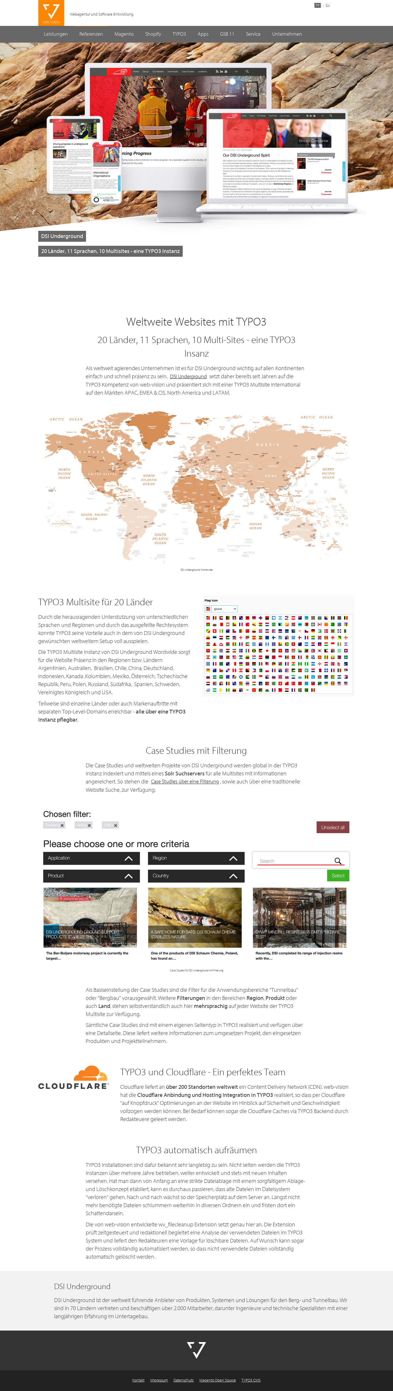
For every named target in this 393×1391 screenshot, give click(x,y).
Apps (203, 34)
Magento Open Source (217, 1380)
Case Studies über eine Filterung (185, 782)
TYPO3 (179, 34)
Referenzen (91, 34)
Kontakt (138, 1380)
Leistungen (56, 34)
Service (253, 34)
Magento (124, 34)
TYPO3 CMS (251, 1380)
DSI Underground (188, 377)
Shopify (153, 34)
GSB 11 (227, 34)
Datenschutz (183, 1380)
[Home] (51, 13)
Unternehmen (287, 34)
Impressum (159, 1380)
